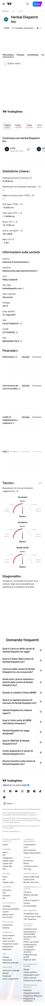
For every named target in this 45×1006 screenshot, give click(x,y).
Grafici (5, 844)
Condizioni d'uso (30, 929)
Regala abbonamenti (32, 853)
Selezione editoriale (10, 963)
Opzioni (5, 912)
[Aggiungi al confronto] (28, 149)
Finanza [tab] (20, 55)
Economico (6, 890)
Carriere (27, 903)
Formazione (7, 960)
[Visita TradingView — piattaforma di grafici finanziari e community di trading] (12, 111)
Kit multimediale (30, 906)
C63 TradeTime (30, 919)
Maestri (5, 973)
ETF (4, 855)
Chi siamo (27, 892)
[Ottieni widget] (40, 483)
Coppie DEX (7, 866)
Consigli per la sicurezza (29, 950)
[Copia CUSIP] (17, 332)
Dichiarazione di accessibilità (30, 945)
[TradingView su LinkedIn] (28, 791)
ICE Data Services (34, 809)
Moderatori (6, 949)
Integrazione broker (32, 993)
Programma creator (10, 944)
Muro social (7, 938)
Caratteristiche (30, 844)
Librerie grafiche (30, 972)
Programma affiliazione (33, 996)
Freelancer (6, 976)
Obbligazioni (7, 858)
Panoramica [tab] (8, 55)
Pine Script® (7, 917)
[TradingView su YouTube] (16, 791)
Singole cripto (8, 861)
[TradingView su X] (4, 791)
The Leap (27, 869)
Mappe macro (8, 914)
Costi (26, 847)
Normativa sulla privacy (30, 938)
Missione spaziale (31, 895)
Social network (8, 935)
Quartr (11, 828)
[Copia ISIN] (21, 324)
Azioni (4, 852)
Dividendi (6, 895)
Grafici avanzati (30, 978)
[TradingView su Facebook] (10, 791)
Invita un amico (8, 941)
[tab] (25, 357)
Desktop (5, 928)
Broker (26, 863)
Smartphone (7, 925)
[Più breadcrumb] (13, 11)
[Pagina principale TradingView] (9, 4)
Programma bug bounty (30, 956)
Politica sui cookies (31, 942)
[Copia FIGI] (21, 341)
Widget (26, 969)
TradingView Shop (31, 914)
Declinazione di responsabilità (30, 933)
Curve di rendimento (10, 909)
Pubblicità (28, 990)
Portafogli (6, 906)
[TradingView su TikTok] (40, 791)
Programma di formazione (29, 999)
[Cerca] (27, 4)
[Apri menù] (3, 4)
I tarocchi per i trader (32, 916)
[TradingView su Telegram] (34, 791)
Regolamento (7, 946)
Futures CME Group (31, 877)
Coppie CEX (7, 863)
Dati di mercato (30, 850)
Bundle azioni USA (31, 882)
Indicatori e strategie (10, 970)
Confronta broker (31, 866)
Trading (5, 957)
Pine (4, 869)
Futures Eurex (29, 879)
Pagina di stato (30, 960)
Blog (25, 897)
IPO (4, 898)
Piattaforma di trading (32, 980)
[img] (37, 28)
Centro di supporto (31, 900)
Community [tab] (32, 55)
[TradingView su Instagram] (22, 791)
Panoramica (28, 861)
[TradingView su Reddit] (4, 797)
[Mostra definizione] (31, 178)
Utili (4, 893)
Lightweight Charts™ (32, 975)
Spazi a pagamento (10, 979)
